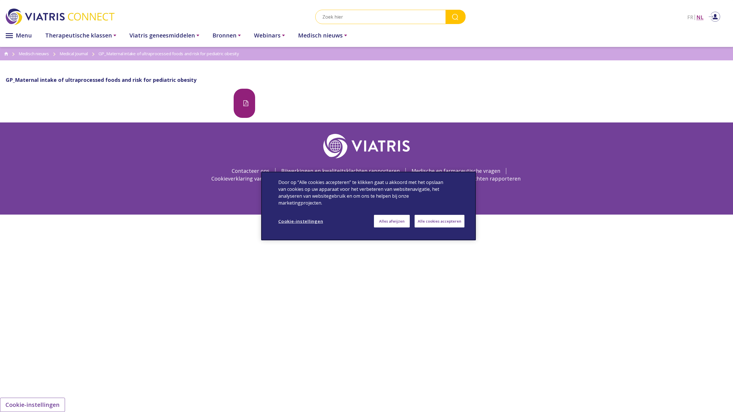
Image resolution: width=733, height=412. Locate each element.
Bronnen (224, 35)
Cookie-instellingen (32, 405)
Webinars (267, 35)
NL (700, 17)
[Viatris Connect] (118, 17)
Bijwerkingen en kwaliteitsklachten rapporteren (340, 170)
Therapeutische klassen (78, 35)
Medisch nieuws (320, 35)
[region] (368, 206)
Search (456, 17)
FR (690, 17)
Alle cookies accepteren (439, 221)
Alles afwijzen (392, 221)
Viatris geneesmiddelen (162, 35)
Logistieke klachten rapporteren (480, 178)
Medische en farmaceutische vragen (455, 170)
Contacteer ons (250, 170)
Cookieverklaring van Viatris (245, 178)
